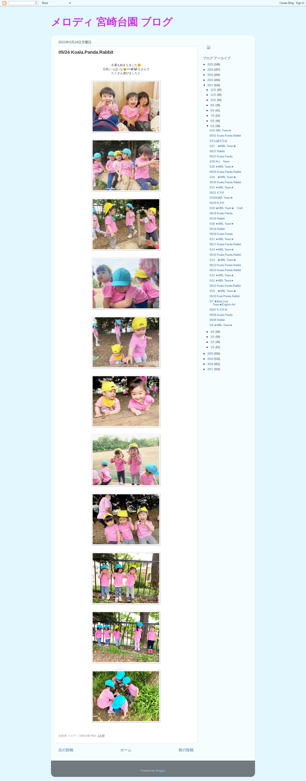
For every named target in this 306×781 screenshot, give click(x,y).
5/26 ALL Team (220, 161)
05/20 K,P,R (217, 202)
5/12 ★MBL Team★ (222, 275)
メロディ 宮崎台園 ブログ (112, 22)
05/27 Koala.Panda (221, 156)
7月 (212, 115)
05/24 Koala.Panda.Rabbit (225, 182)
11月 (213, 94)
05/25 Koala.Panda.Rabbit (225, 171)
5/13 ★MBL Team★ (223, 260)
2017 (210, 369)
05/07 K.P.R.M (218, 309)
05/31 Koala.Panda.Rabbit (225, 135)
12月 (213, 89)
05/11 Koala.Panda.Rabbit (225, 285)
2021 (210, 85)
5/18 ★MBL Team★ (222, 223)
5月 (212, 126)
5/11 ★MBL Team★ (222, 280)
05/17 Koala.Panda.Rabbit (225, 244)
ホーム (126, 750)
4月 (212, 331)
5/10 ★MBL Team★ (223, 291)
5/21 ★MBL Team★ (222, 187)
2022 (210, 80)
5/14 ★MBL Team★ (222, 249)
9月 (212, 105)
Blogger (160, 770)
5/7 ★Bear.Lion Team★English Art (222, 303)
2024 (210, 69)
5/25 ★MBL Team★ (222, 166)
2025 (210, 64)
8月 (212, 110)
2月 (212, 342)
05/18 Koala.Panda (221, 233)
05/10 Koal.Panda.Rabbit (225, 296)
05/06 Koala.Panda (221, 314)
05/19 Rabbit (217, 218)
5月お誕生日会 (218, 140)
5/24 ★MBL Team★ (224, 177)
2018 (210, 364)
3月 (212, 336)
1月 (212, 347)
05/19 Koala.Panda (221, 213)
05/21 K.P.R (217, 192)
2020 (210, 353)
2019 (210, 358)
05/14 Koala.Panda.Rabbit (225, 254)
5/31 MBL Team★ (220, 130)
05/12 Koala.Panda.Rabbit (225, 270)
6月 (212, 120)
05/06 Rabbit (217, 319)
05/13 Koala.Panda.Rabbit (225, 265)
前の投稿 (186, 750)
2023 (210, 74)
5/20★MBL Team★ (221, 197)
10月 (213, 100)
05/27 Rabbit (217, 151)
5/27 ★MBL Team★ (223, 146)
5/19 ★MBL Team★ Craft (226, 208)
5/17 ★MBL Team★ (222, 239)
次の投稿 (65, 750)
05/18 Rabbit (217, 228)
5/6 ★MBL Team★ (221, 325)
